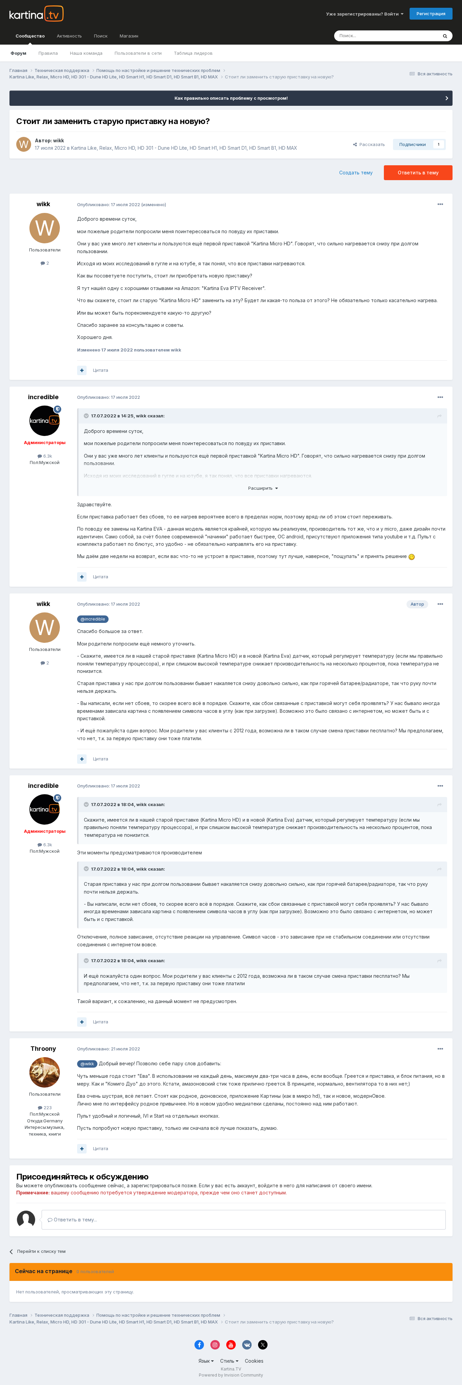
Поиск (101, 36)
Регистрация (431, 13)
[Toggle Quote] (87, 415)
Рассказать (371, 144)
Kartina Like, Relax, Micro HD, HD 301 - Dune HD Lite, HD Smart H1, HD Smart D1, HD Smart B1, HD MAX (184, 148)
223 (47, 1107)
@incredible (92, 619)
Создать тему (356, 172)
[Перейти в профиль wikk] (23, 144)
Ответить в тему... (74, 1219)
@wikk (87, 1063)
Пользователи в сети (138, 53)
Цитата (100, 370)
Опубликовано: (108, 204)
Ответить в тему (418, 172)
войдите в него (276, 1185)
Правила (48, 53)
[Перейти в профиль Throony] (44, 1072)
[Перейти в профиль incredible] (44, 421)
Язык (205, 1361)
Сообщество (30, 36)
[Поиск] (445, 35)
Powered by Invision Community (231, 1375)
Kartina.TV (231, 1368)
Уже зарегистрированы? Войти (363, 14)
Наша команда (86, 53)
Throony (43, 1048)
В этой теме (417, 35)
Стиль (228, 1361)
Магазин (129, 36)
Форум (18, 53)
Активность (69, 36)
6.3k (47, 456)
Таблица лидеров (193, 53)
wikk (58, 140)
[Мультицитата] (82, 370)
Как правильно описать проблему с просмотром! (231, 98)
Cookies (254, 1361)
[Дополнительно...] (440, 204)
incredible (43, 396)
